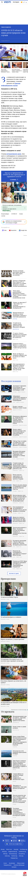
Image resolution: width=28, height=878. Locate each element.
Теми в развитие (6, 27)
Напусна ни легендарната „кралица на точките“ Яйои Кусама (20, 553)
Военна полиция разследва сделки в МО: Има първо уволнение (19, 273)
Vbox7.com (9, 849)
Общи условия (20, 863)
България (15, 391)
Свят (14, 402)
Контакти (14, 867)
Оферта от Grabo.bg (17, 409)
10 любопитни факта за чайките (11, 617)
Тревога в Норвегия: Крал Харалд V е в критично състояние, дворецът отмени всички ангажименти (20, 283)
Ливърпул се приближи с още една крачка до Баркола (20, 787)
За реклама (12, 863)
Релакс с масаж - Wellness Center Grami (19, 407)
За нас (5, 863)
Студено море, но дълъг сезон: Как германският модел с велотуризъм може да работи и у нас (20, 465)
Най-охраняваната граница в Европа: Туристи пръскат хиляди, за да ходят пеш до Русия (19, 367)
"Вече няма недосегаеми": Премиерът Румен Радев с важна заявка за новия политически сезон (19, 294)
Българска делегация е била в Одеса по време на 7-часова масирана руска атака (20, 543)
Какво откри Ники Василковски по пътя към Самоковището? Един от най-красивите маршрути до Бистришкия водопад (20, 741)
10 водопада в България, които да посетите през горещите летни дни (12, 660)
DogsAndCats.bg (12, 851)
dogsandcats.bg (16, 329)
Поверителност (8, 865)
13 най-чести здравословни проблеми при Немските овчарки (19, 325)
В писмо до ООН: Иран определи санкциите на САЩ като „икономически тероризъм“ (20, 564)
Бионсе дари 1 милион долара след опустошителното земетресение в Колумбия (19, 432)
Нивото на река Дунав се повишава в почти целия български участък (20, 487)
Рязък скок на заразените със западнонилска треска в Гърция (18, 477)
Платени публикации (19, 865)
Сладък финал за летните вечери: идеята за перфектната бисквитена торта (18, 776)
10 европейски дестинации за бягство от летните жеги (14, 703)
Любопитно (15, 425)
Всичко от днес (14, 573)
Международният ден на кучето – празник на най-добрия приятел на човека (20, 718)
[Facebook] (14, 869)
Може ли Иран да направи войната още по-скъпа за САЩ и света (20, 356)
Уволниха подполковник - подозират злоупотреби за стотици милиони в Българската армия (19, 812)
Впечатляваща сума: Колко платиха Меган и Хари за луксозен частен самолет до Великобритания (19, 498)
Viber (5, 230)
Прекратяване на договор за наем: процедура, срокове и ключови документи (19, 315)
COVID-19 (14, 214)
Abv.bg (2, 849)
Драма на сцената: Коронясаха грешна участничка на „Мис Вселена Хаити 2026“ (19, 519)
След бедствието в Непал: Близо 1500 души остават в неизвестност (18, 823)
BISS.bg (5, 853)
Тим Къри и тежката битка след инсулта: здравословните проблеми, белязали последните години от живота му (20, 764)
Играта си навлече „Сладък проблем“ (12, 639)
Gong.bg (16, 849)
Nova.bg (4, 851)
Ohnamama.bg (13, 853)
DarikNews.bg (23, 849)
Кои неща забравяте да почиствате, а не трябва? (13, 681)
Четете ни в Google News (15, 844)
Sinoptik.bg (22, 853)
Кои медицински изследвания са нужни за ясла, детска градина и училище (20, 509)
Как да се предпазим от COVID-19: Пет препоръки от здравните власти (14, 175)
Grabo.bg (7, 856)
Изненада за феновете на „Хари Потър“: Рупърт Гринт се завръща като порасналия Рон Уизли (20, 419)
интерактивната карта (13, 154)
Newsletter (13, 230)
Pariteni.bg (14, 856)
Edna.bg (21, 856)
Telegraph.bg (14, 858)
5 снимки (13, 179)
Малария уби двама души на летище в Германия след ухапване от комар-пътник (19, 454)
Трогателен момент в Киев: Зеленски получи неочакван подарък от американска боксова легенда (20, 531)
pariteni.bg (15, 318)
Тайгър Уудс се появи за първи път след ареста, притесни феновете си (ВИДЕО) (19, 443)
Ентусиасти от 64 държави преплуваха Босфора (19, 752)
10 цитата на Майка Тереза (9, 597)
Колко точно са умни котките (19, 727)
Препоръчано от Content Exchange (18, 709)
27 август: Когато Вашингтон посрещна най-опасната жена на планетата (20, 335)
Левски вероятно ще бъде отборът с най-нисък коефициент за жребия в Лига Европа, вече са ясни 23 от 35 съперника (20, 798)
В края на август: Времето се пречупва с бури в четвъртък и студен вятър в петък (19, 346)
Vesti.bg (7, 2)
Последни (16, 2)
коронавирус (5, 214)
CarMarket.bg (22, 851)
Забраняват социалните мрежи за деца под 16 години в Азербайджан (20, 398)
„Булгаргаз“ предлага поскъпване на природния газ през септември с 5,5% (19, 388)
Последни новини (11, 381)
